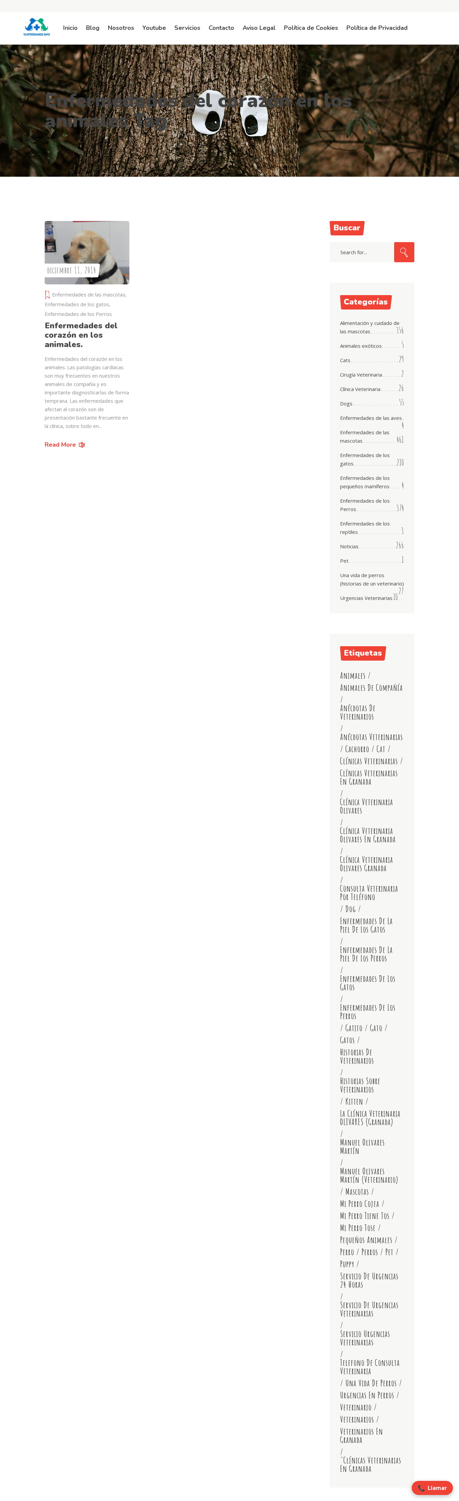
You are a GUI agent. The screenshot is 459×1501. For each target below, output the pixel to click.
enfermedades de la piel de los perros (366, 954)
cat (381, 749)
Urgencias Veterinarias (366, 598)
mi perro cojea (359, 1204)
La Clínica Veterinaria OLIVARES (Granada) (370, 1117)
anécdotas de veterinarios (358, 712)
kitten (354, 1101)
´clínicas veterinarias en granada (370, 1464)
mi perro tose (358, 1228)
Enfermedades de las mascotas (88, 294)
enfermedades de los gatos (367, 983)
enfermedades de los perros (367, 1011)
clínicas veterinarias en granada (369, 777)
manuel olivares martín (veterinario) (369, 1175)
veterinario (356, 1407)
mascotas (357, 1191)
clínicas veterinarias (369, 761)
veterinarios (357, 1419)
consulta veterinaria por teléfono (369, 892)
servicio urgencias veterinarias (365, 1338)
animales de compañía (371, 687)
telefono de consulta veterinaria (370, 1366)
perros (370, 1252)
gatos (347, 1040)
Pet (344, 560)
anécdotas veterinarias (371, 737)
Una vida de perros (371, 1383)
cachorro (357, 749)
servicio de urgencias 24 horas (369, 1280)
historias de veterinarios (357, 1056)
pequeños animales (366, 1240)
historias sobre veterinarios (360, 1085)
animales (353, 675)
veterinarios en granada (361, 1435)
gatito (354, 1028)
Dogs (346, 403)
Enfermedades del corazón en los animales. (81, 335)
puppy (347, 1264)
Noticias (349, 546)
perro (347, 1252)
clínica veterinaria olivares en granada (368, 835)
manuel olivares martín (362, 1146)
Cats (345, 360)
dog (350, 909)
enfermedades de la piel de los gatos (366, 925)
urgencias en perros (367, 1395)
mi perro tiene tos (364, 1216)
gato (376, 1028)
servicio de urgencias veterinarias (369, 1309)
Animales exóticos (361, 345)
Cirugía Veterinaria (361, 374)
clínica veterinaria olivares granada (366, 863)
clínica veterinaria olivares (366, 806)
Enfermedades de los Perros (78, 314)
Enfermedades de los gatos (77, 304)
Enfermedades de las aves (371, 417)
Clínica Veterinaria (360, 389)
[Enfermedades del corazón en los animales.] (87, 252)
